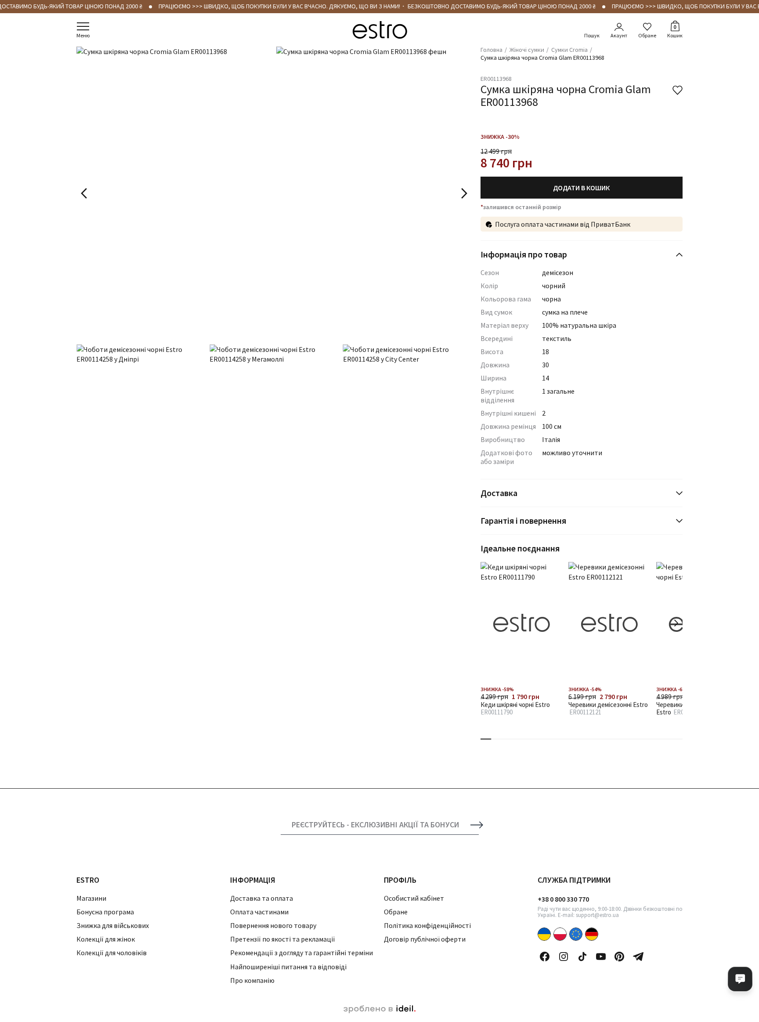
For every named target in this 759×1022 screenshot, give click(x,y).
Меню (83, 35)
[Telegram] (638, 956)
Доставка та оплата (261, 898)
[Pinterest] (619, 957)
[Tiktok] (582, 957)
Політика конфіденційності (427, 925)
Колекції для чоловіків (111, 952)
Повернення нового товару (273, 925)
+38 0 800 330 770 (563, 899)
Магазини (91, 898)
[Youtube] (601, 957)
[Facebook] (545, 957)
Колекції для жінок (105, 939)
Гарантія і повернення (523, 520)
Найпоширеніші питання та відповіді (288, 966)
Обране (647, 35)
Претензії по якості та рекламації (282, 939)
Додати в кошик (581, 187)
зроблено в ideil (379, 1009)
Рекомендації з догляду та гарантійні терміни (301, 952)
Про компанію (252, 980)
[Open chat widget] (740, 979)
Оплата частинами (259, 911)
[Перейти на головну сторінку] (379, 30)
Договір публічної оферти (425, 939)
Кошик (675, 31)
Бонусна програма (105, 911)
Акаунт (619, 35)
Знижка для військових (112, 925)
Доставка (499, 492)
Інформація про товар (524, 254)
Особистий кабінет (414, 898)
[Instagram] (563, 956)
